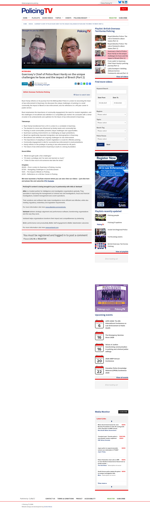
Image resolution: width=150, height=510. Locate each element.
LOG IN (32, 238)
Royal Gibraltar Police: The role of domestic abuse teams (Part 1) (117, 46)
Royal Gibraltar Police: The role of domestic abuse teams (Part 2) (117, 38)
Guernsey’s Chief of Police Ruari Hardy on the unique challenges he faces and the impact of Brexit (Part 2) (118, 54)
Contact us (50, 498)
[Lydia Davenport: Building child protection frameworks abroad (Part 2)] (100, 73)
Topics (58, 18)
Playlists (36, 18)
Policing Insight (80, 18)
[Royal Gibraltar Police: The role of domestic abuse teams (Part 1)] (100, 48)
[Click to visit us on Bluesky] (119, 2)
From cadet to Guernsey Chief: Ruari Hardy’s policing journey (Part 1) (118, 63)
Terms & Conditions (65, 498)
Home (25, 18)
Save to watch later (82, 95)
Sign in (124, 9)
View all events (122, 377)
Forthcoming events (115, 237)
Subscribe (123, 18)
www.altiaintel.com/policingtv (55, 207)
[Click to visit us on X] (123, 2)
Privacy (79, 498)
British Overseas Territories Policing (36, 92)
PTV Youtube (49, 181)
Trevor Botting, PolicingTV (42, 85)
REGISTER (42, 238)
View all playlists (122, 252)
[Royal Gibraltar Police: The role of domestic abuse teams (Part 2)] (100, 41)
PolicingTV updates (115, 222)
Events (68, 18)
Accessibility (90, 498)
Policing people (113, 215)
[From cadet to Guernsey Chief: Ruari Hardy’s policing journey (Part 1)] (100, 66)
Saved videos (47, 18)
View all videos (122, 77)
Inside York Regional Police (117, 230)
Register (113, 18)
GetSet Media (48, 506)
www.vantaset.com (52, 227)
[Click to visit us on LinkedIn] (126, 2)
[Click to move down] (112, 487)
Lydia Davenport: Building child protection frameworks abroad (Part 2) (118, 70)
